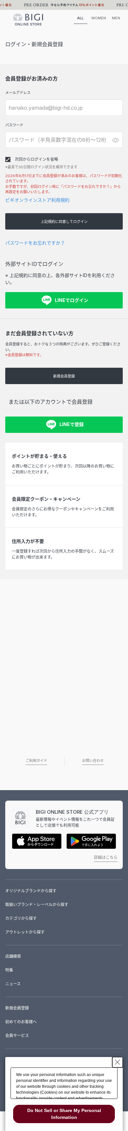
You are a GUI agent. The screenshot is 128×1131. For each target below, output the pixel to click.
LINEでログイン (71, 300)
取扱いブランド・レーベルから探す (36, 904)
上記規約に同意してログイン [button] (64, 221)
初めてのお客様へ (21, 1021)
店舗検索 (13, 956)
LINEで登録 (71, 424)
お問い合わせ (93, 760)
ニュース (13, 983)
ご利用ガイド (36, 760)
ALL (80, 18)
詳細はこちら (105, 857)
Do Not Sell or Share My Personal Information (64, 1114)
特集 (9, 970)
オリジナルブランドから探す (30, 890)
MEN (116, 18)
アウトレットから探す (25, 932)
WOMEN (98, 18)
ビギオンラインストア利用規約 (37, 200)
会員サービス (17, 1035)
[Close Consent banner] (117, 1062)
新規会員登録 (64, 376)
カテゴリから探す (21, 918)
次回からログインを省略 (36, 159)
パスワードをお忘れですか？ (35, 243)
